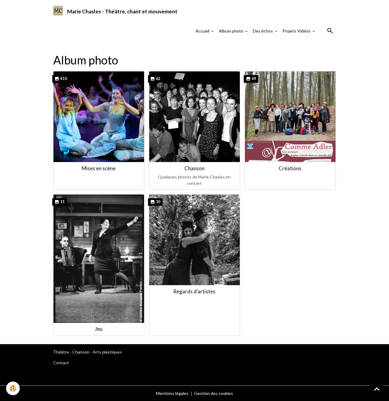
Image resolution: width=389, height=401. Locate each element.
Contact (61, 362)
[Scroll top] (376, 388)
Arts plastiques (107, 351)
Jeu (98, 329)
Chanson (194, 168)
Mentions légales (172, 393)
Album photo (231, 30)
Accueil (202, 30)
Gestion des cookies (213, 393)
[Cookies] (13, 388)
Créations (290, 168)
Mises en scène (98, 168)
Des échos (263, 30)
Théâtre (61, 351)
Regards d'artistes (194, 291)
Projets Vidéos (297, 30)
